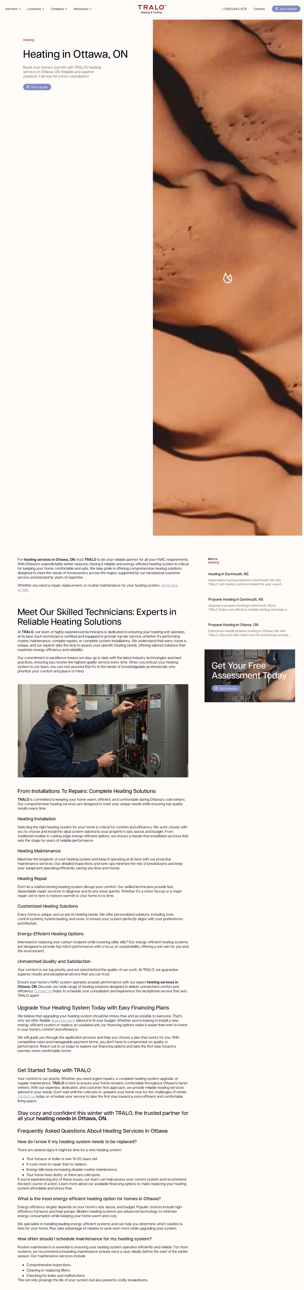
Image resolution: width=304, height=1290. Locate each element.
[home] (152, 9)
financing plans (63, 1020)
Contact (259, 9)
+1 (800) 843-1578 (234, 9)
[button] (13, 9)
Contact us (43, 991)
